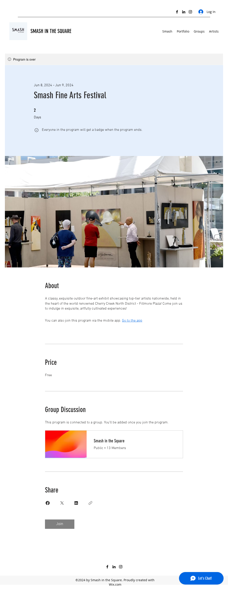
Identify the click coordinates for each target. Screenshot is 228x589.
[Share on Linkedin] (76, 503)
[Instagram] (190, 12)
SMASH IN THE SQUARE (51, 31)
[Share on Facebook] (47, 503)
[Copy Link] (90, 503)
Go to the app (132, 320)
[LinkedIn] (183, 12)
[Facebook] (177, 12)
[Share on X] (62, 503)
